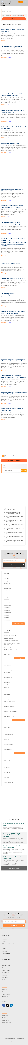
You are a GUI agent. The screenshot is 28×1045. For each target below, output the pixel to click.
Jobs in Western (7, 672)
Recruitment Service (6, 965)
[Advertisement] (14, 76)
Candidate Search (6, 970)
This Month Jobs (7, 588)
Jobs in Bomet (7, 610)
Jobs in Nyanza (7, 680)
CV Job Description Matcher (8, 944)
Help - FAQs (5, 999)
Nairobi (9, 40)
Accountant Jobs (7, 732)
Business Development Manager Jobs (12, 737)
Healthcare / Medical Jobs (9, 701)
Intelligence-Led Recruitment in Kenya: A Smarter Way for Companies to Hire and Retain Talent (12, 835)
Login (16, 1)
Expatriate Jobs (7, 772)
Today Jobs (6, 578)
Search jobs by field (18, 658)
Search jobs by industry (18, 720)
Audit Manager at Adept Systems (10, 263)
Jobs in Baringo (7, 607)
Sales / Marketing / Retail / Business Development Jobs (12, 644)
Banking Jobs (6, 654)
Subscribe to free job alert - (14, 466)
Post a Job (4, 963)
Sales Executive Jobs (8, 734)
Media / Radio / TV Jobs (9, 716)
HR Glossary (5, 977)
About (6, 1036)
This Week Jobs (7, 583)
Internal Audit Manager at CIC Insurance (13, 278)
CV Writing (4, 948)
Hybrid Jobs (6, 777)
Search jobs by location (18, 623)
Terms (22, 1036)
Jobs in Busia (6, 617)
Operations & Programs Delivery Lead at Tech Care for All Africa (14, 541)
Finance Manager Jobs (8, 742)
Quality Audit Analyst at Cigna (10, 143)
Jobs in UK (4, 1025)
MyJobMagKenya (14, 1041)
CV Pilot (4, 941)
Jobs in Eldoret (7, 615)
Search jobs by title (19, 753)
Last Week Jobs (7, 586)
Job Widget (4, 989)
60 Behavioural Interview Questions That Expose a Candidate (12, 857)
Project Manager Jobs (8, 744)
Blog (3, 946)
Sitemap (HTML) (6, 994)
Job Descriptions (5, 980)
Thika (9, 200)
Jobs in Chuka (7, 620)
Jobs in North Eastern (8, 677)
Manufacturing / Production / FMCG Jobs (13, 714)
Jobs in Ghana (5, 1015)
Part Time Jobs (7, 770)
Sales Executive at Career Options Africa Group (14, 517)
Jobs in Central (7, 684)
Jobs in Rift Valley (8, 670)
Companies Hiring (6, 953)
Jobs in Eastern (7, 675)
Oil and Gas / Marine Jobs (9, 709)
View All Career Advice (14, 868)
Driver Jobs (6, 739)
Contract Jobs (7, 765)
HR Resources (5, 975)
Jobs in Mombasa (7, 605)
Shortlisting (4, 967)
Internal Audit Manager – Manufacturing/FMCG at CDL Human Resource (12, 295)
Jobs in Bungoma (7, 612)
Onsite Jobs (6, 780)
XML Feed (4, 991)
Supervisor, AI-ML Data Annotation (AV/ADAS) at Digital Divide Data (13, 513)
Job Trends (4, 951)
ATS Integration (5, 972)
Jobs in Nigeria (5, 1020)
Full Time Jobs (7, 767)
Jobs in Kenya (5, 1017)
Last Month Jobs (7, 591)
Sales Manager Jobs (8, 749)
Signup (20, 1)
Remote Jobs (6, 775)
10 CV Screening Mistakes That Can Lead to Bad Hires (13, 824)
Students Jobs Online (8, 782)
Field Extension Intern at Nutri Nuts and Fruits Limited (14, 537)
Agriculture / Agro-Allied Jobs (10, 647)
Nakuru (9, 306)
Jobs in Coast (6, 687)
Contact (10, 1036)
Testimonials (5, 996)
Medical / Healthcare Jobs (9, 638)
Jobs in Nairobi (7, 602)
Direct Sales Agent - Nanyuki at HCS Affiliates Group (14, 521)
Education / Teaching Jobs (9, 706)
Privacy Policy (16, 1036)
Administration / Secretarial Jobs (11, 640)
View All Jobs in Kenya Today (14, 460)
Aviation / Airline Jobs (9, 652)
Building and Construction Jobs (10, 649)
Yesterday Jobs (7, 581)
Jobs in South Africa (6, 1022)
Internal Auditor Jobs (8, 747)
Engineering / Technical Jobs (10, 635)
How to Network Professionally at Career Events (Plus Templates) (12, 846)
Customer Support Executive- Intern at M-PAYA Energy (15, 529)
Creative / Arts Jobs (8, 704)
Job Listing (4, 939)
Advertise (4, 1001)
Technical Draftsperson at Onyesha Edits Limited (14, 525)
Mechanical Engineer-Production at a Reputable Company (14, 533)
